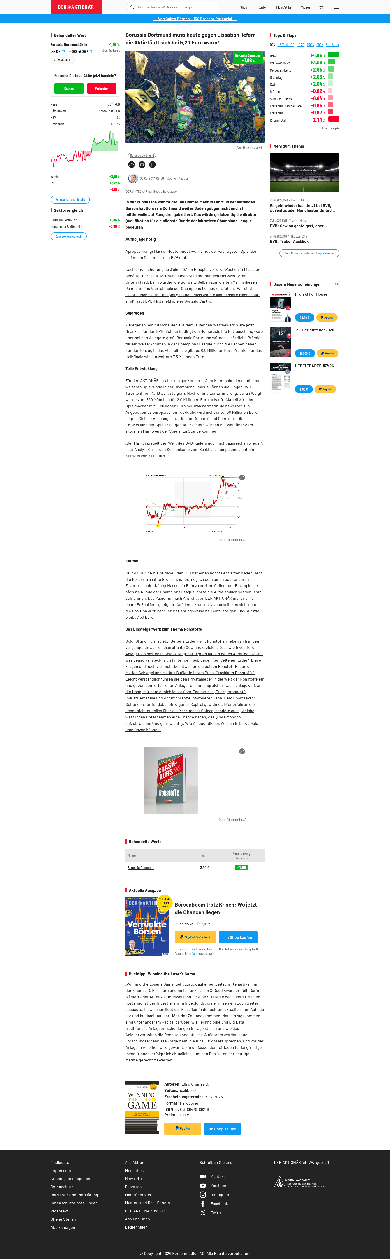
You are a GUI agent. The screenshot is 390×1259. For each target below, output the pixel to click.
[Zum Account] (262, 7)
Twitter (217, 1212)
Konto (194, 953)
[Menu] (336, 7)
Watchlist (64, 60)
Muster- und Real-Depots (147, 1202)
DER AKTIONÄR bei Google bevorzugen (151, 191)
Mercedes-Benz (280, 70)
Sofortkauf (203, 937)
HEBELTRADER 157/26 (314, 365)
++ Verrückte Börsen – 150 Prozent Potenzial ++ (195, 18)
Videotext (59, 1210)
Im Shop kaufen (238, 937)
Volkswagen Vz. (280, 63)
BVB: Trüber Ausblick (289, 241)
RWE (273, 84)
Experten (133, 1186)
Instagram (220, 1194)
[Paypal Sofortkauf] (182, 1129)
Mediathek (134, 1170)
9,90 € (304, 389)
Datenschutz (62, 1186)
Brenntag (276, 77)
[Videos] (306, 7)
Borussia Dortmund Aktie (69, 44)
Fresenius (276, 113)
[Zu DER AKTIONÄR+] (284, 7)
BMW (273, 56)
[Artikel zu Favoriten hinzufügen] (152, 164)
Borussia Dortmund (142, 155)
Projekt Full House (311, 293)
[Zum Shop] (244, 7)
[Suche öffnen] (132, 7)
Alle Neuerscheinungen (331, 284)
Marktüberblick (138, 1194)
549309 (56, 51)
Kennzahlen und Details (70, 199)
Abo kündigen (63, 1227)
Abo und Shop (137, 1218)
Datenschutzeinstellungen (74, 1202)
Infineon (275, 91)
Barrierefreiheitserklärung (74, 1194)
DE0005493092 (78, 51)
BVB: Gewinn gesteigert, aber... (298, 226)
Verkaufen (101, 88)
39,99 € (304, 317)
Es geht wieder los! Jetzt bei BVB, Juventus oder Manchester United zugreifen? (301, 207)
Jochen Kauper (177, 178)
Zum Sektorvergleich (69, 236)
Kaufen (69, 88)
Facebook (219, 1203)
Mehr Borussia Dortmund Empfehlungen (309, 253)
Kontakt (218, 1176)
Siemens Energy (281, 98)
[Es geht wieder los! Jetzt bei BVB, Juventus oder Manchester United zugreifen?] (304, 172)
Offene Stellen (63, 1219)
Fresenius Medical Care (286, 106)
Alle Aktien (134, 1162)
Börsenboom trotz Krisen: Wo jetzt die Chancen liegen (216, 908)
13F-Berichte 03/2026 (314, 329)
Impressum (61, 1170)
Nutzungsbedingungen (71, 1178)
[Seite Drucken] (142, 164)
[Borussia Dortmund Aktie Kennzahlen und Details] (85, 149)
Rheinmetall (278, 120)
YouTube (218, 1185)
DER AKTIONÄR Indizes (145, 1210)
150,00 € (305, 353)
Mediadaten (61, 1162)
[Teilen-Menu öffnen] (131, 164)
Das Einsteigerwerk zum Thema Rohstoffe (163, 629)
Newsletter (135, 1178)
